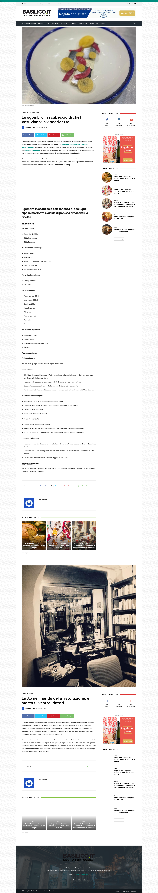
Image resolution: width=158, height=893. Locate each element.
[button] (133, 23)
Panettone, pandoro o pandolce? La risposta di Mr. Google (34, 546)
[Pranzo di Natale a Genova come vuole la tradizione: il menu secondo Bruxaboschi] (84, 535)
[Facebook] (124, 4)
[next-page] (26, 553)
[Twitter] (130, 4)
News (33, 541)
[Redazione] (23, 127)
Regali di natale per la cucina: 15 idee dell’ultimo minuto (59, 546)
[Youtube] (135, 4)
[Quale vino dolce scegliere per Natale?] (107, 216)
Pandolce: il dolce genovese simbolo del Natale (125, 230)
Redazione (31, 127)
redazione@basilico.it (83, 874)
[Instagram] (127, 4)
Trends (25, 112)
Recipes (31, 112)
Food (38, 112)
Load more (118, 239)
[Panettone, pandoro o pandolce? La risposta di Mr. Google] (34, 535)
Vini (115, 214)
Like (107, 118)
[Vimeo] (132, 4)
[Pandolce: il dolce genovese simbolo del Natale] (107, 229)
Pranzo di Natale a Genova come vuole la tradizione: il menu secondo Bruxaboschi (84, 546)
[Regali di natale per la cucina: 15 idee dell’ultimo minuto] (59, 535)
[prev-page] (23, 553)
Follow (119, 118)
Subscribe (131, 118)
